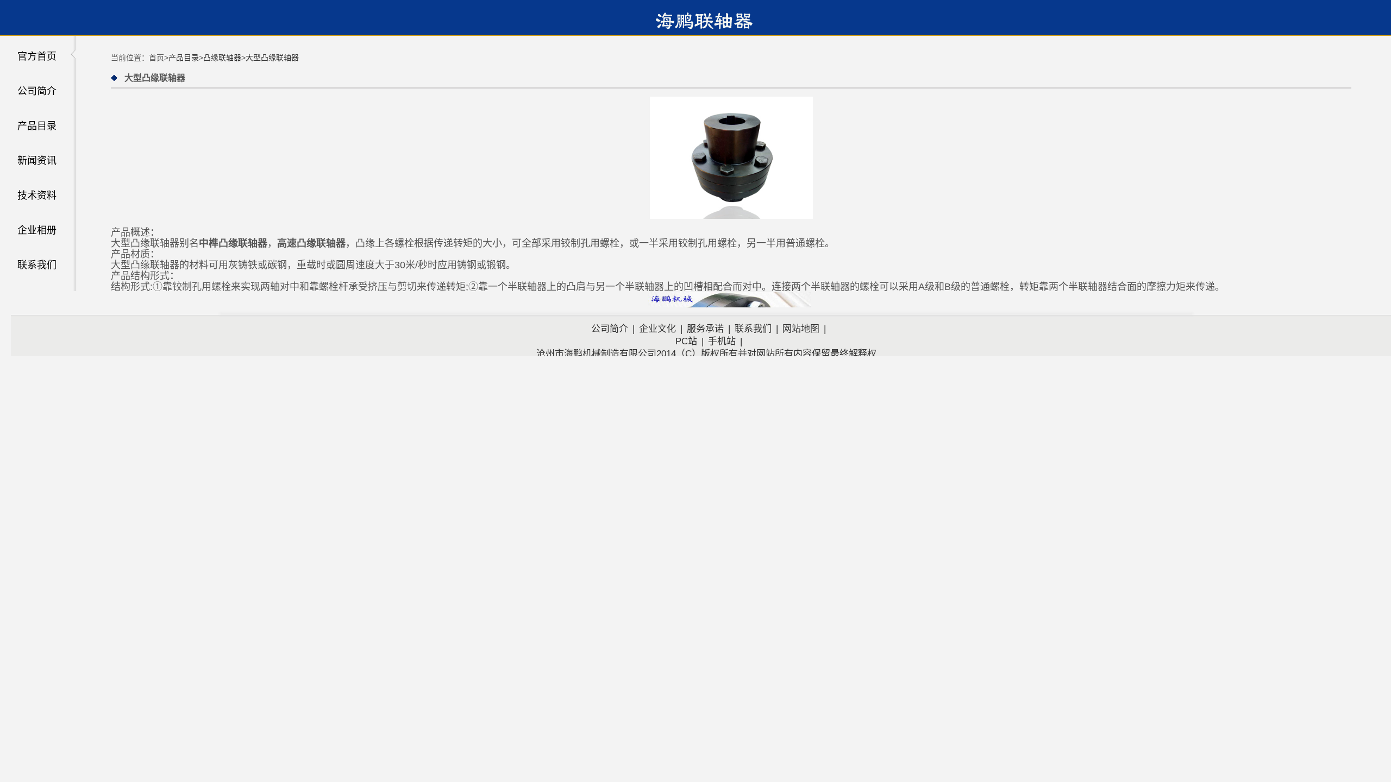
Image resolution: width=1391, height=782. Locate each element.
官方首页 (37, 56)
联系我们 (37, 265)
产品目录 (37, 126)
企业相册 (37, 230)
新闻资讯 (37, 160)
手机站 (722, 341)
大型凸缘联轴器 (272, 57)
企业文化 (657, 329)
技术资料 (37, 195)
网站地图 (800, 329)
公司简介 (37, 91)
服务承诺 (705, 329)
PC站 (686, 341)
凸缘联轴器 (222, 57)
